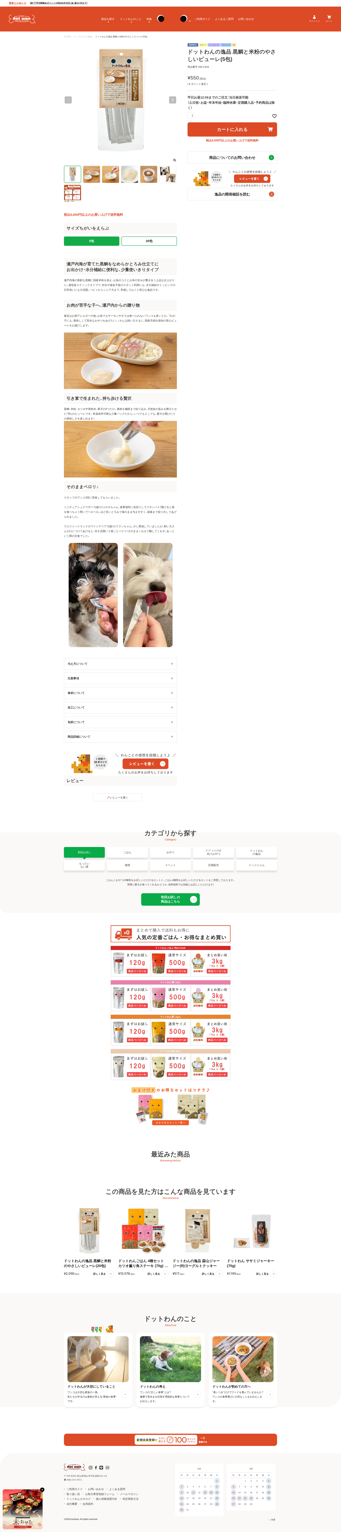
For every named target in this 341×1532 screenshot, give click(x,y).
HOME (67, 36)
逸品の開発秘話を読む (232, 194)
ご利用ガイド (202, 18)
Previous (68, 99)
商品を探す (108, 18)
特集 (149, 18)
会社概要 (72, 1503)
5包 (91, 241)
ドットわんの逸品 (83, 36)
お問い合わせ (246, 18)
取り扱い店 (73, 1494)
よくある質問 (117, 1489)
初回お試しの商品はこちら (170, 899)
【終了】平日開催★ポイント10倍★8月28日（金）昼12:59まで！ (59, 3)
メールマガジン (129, 1494)
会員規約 (88, 1503)
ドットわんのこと (130, 18)
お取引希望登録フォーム (100, 1494)
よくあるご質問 (224, 18)
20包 (149, 241)
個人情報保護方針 (106, 1498)
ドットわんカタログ (79, 1498)
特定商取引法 (131, 1498)
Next (172, 99)
